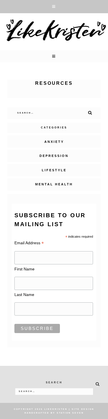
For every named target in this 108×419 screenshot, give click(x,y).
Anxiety (54, 141)
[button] (54, 6)
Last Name (24, 294)
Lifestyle (54, 170)
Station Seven (70, 413)
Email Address (29, 243)
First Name (24, 269)
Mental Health (54, 184)
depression (54, 155)
